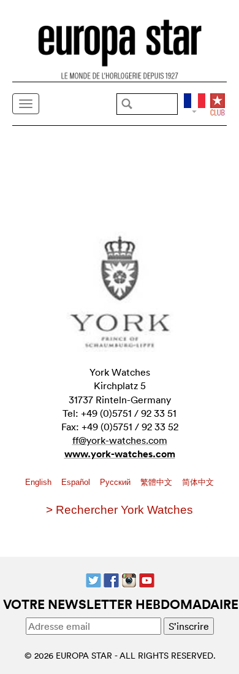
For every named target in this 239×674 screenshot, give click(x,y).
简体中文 (198, 482)
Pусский (116, 482)
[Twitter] (93, 579)
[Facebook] (111, 579)
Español (77, 482)
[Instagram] (129, 579)
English (39, 482)
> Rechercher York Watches (119, 509)
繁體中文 (157, 482)
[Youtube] (146, 579)
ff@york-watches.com (119, 440)
